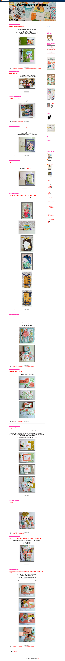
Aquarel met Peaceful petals (16, 162)
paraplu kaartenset (13, 428)
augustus (49, 187)
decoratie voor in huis (14, 98)
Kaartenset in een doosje (15, 316)
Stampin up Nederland (20, 68)
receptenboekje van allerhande (16, 26)
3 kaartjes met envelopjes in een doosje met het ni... (51, 219)
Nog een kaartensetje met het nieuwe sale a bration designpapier (25, 538)
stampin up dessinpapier (15, 68)
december (49, 185)
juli (48, 188)
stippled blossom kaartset (15, 371)
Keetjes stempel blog (51, 164)
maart (49, 193)
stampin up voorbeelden (38, 68)
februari (49, 194)
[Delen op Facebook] (27, 67)
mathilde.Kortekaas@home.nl (29, 168)
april (49, 192)
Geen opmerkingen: (20, 121)
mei (49, 191)
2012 (48, 222)
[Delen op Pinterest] (28, 67)
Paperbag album (13, 73)
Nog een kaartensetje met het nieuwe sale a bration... (51, 216)
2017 (48, 180)
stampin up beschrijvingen (15, 533)
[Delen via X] (26, 67)
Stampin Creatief (50, 159)
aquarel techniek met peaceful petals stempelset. (21, 128)
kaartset (11, 502)
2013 (48, 221)
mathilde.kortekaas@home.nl (27, 323)
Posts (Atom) (15, 651)
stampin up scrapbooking (27, 68)
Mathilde (53, 103)
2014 (48, 184)
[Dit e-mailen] (24, 67)
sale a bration (13, 422)
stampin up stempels (32, 68)
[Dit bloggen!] (25, 67)
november (49, 186)
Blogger (38, 658)
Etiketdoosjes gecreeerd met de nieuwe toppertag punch (23, 195)
